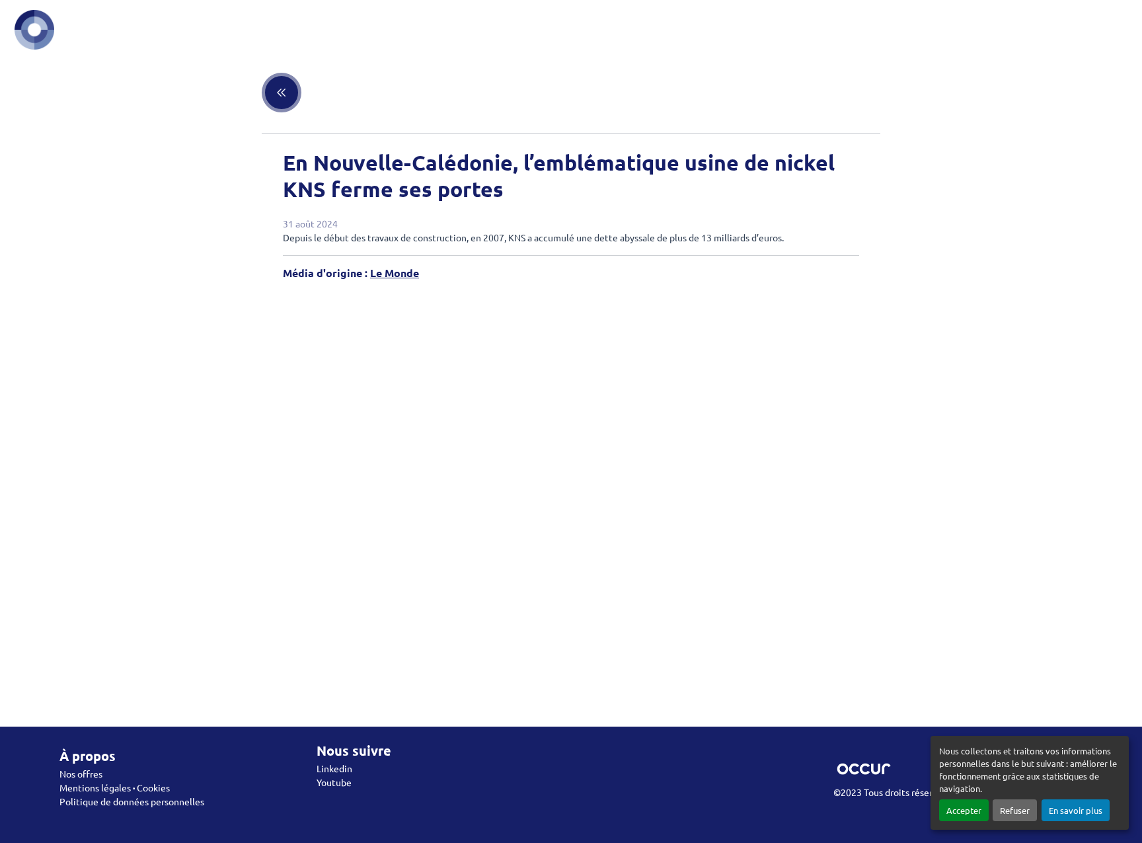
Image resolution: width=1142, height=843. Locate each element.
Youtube (334, 782)
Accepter (963, 810)
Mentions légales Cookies (114, 787)
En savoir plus (1075, 810)
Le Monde (394, 273)
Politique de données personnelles (131, 801)
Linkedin (334, 768)
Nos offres (80, 774)
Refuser (1015, 810)
